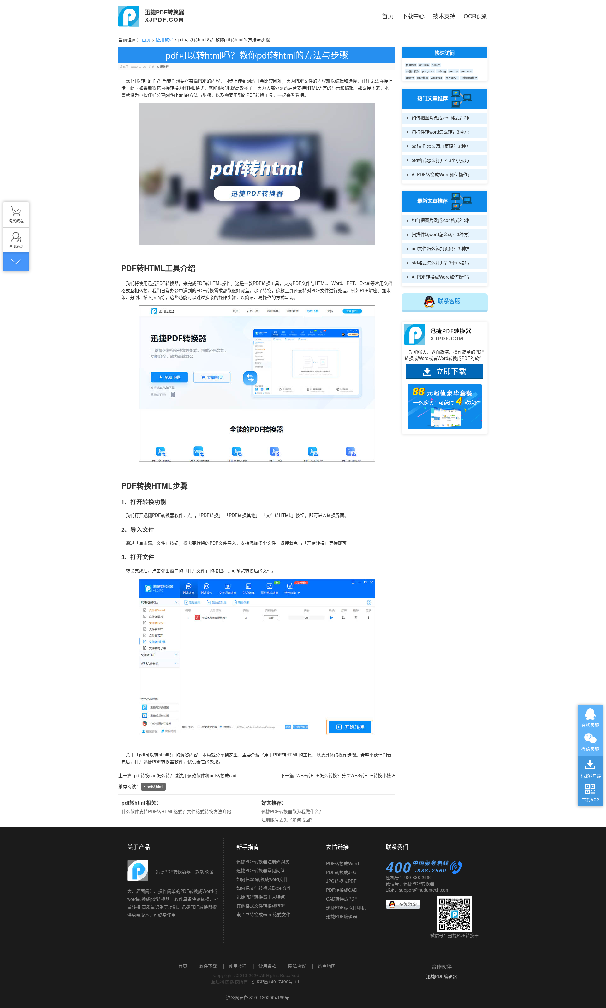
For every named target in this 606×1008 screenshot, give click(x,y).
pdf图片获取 (412, 71)
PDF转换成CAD (341, 879)
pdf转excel (428, 71)
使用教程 (164, 39)
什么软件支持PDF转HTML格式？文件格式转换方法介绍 (176, 811)
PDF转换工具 (260, 95)
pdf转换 (410, 77)
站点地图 (327, 966)
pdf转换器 (422, 77)
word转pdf (436, 77)
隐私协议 (297, 966)
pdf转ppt (453, 71)
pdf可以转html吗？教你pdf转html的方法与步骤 (257, 55)
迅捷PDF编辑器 (341, 905)
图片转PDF (452, 77)
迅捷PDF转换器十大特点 (260, 897)
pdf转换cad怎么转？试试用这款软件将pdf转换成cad (185, 775)
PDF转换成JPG (341, 861)
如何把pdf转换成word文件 (262, 879)
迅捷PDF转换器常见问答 (260, 870)
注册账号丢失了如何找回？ (287, 819)
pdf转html (155, 786)
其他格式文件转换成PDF (260, 905)
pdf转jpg (441, 71)
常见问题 (424, 65)
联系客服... (451, 301)
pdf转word (466, 71)
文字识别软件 (339, 914)
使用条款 (267, 966)
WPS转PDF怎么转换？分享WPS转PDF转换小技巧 (345, 775)
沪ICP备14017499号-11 (276, 981)
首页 (387, 16)
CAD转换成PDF (341, 888)
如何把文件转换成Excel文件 (263, 888)
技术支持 (444, 16)
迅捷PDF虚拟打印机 (346, 897)
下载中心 (413, 16)
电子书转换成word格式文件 (263, 914)
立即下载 (451, 370)
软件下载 (208, 966)
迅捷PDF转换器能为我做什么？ (292, 811)
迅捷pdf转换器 (469, 77)
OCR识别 (476, 16)
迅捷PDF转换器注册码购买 (262, 861)
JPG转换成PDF (341, 870)
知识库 (436, 65)
